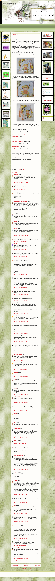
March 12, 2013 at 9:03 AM (21, 235)
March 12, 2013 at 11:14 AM (20, 341)
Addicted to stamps (16, 138)
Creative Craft (15, 151)
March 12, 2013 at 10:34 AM (21, 313)
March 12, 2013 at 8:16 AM (20, 189)
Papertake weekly (16, 148)
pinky (15, 213)
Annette (15, 228)
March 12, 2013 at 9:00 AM (21, 226)
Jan (15, 238)
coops (15, 413)
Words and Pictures (18, 455)
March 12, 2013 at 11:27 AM (20, 352)
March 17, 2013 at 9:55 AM (20, 538)
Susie (15, 540)
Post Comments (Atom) (29, 568)
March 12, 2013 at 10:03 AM (21, 300)
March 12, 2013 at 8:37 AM (20, 210)
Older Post (37, 565)
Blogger (35, 574)
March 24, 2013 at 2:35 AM (21, 545)
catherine (16, 472)
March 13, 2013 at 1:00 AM (20, 425)
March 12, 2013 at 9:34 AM (20, 274)
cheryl (15, 315)
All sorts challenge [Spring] (18, 134)
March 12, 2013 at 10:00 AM (21, 294)
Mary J (15, 422)
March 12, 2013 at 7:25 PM (20, 386)
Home (26, 565)
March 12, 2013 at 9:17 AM (20, 249)
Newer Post (15, 565)
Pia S (15, 379)
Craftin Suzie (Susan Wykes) (20, 201)
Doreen (15, 296)
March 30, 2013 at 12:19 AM (21, 558)
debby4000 (17, 396)
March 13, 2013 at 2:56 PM (20, 502)
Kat (14, 344)
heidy (15, 289)
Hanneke (16, 252)
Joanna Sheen (15, 143)
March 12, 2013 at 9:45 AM (20, 287)
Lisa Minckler (17, 428)
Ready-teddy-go (15, 131)
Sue (14, 302)
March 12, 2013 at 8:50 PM (21, 394)
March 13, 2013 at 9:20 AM (21, 453)
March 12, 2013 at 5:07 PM (20, 369)
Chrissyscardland (9, 3)
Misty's (15, 243)
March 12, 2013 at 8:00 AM (21, 182)
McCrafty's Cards (18, 354)
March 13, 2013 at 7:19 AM (20, 443)
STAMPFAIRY (23, 55)
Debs (15, 192)
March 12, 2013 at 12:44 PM (21, 360)
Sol (14, 515)
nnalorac (16, 185)
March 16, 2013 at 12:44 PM (21, 521)
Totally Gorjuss (15, 146)
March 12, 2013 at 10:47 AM (21, 321)
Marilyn (15, 221)
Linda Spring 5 (34, 55)
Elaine (15, 259)
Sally (15, 505)
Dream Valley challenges (17, 141)
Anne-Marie (16, 547)
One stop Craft (15, 136)
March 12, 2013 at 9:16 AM (20, 241)
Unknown (16, 372)
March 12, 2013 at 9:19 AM (20, 256)
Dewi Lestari (16, 362)
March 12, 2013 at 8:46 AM (20, 219)
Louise (15, 388)
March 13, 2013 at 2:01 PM (20, 494)
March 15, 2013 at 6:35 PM (20, 513)
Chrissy (48, 34)
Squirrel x (16, 440)
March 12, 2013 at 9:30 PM (21, 402)
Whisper (15, 276)
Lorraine (16, 405)
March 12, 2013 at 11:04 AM (21, 333)
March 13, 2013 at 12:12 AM (21, 420)
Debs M (15, 446)
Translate (49, 78)
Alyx (15, 524)
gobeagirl (16, 480)
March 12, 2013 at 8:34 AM (20, 199)
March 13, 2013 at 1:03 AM (20, 437)
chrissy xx (16, 174)
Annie (15, 323)
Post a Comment (17, 560)
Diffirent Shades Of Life (19, 497)
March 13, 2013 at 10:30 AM (21, 469)
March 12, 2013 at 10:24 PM (21, 410)
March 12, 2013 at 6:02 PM (21, 376)
